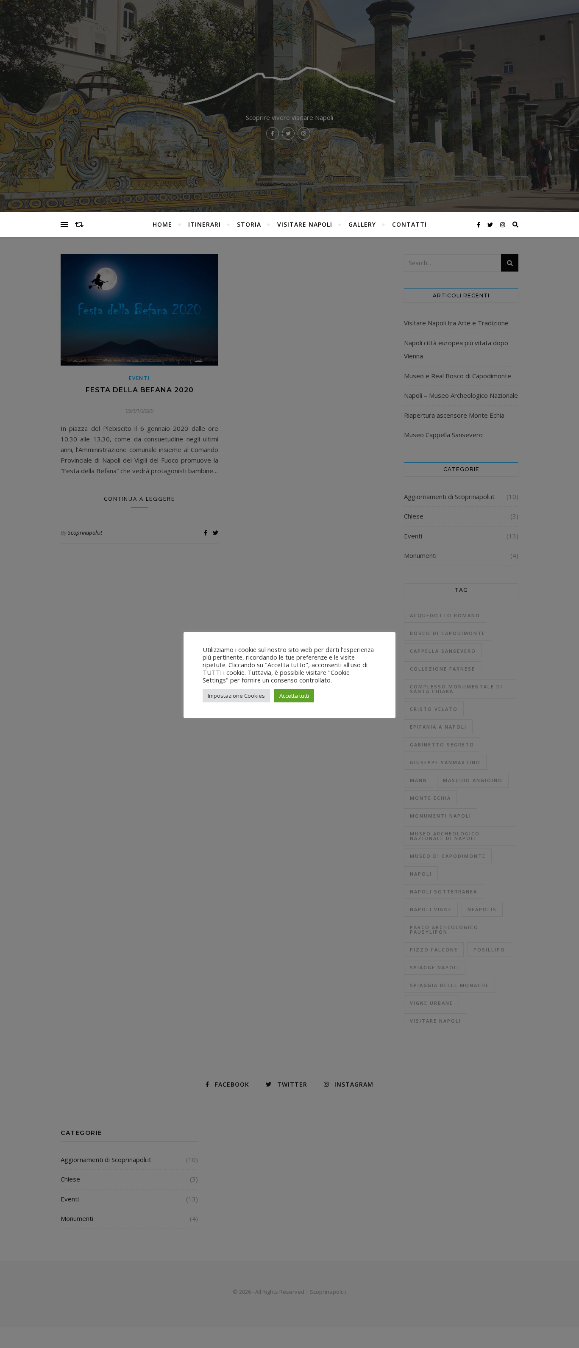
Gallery (362, 224)
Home (162, 224)
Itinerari (204, 224)
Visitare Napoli (304, 224)
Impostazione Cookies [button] (236, 695)
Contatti (409, 224)
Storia (249, 224)
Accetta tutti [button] (294, 695)
